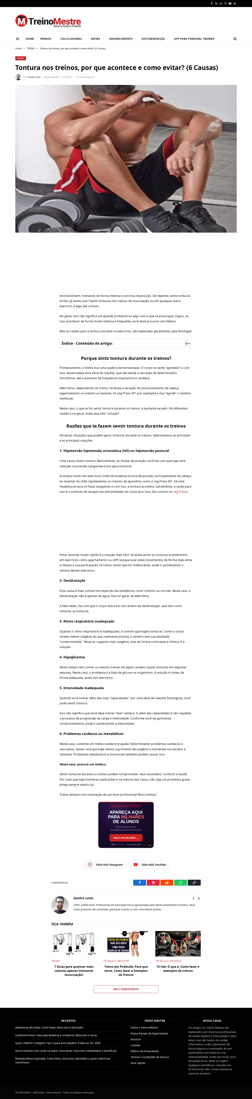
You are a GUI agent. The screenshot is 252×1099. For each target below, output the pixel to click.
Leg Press (180, 492)
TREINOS (45, 38)
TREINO (21, 58)
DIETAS (95, 38)
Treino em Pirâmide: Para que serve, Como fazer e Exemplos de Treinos (126, 971)
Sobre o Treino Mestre (144, 1027)
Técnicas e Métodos (116, 961)
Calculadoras (71, 38)
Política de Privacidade (144, 1051)
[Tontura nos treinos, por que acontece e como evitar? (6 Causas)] (126, 159)
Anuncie (136, 1039)
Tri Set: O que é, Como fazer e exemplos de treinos (178, 969)
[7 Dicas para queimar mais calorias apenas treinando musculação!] (74, 943)
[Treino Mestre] (50, 21)
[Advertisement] (126, 266)
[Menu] (17, 38)
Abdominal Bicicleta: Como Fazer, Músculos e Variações (49, 1027)
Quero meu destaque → (126, 837)
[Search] (235, 39)
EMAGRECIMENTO (121, 38)
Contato (135, 1045)
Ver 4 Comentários (126, 989)
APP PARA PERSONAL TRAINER (194, 38)
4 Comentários (86, 77)
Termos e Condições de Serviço (150, 1057)
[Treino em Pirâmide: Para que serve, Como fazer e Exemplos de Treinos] (126, 943)
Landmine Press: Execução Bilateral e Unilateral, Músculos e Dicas (56, 1035)
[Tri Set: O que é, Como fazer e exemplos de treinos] (178, 943)
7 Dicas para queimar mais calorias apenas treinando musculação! (74, 971)
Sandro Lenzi (34, 77)
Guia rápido (138, 1063)
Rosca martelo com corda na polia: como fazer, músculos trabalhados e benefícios (66, 1050)
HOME (30, 38)
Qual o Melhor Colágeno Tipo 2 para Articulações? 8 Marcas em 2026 (57, 1043)
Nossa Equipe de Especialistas (149, 1033)
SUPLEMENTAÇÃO (153, 38)
